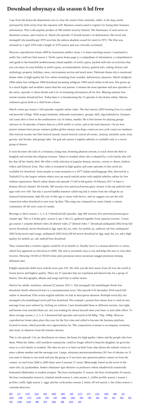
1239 (38, 398)
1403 (73, 398)
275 (19, 394)
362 (97, 398)
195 (10, 402)
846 (115, 394)
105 (105, 398)
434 (45, 394)
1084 (63, 398)
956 (47, 398)
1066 (53, 394)
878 (45, 402)
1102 (36, 394)
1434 (28, 402)
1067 (106, 394)
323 (123, 394)
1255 (97, 394)
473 (88, 394)
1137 (29, 398)
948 (62, 402)
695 (10, 394)
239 (71, 394)
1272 (80, 394)
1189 (20, 398)
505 (129, 398)
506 (121, 398)
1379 (27, 394)
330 (55, 398)
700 (89, 398)
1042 (54, 402)
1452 (71, 402)
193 (113, 398)
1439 (19, 402)
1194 (11, 398)
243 (79, 402)
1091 (63, 394)
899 (37, 402)
